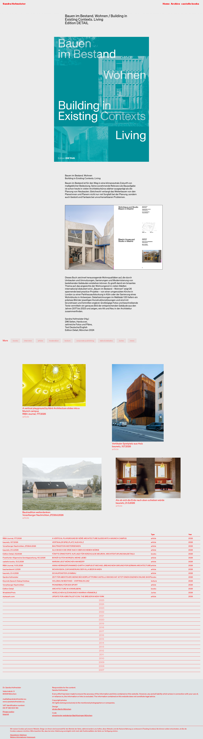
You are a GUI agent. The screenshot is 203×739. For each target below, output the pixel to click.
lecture (67, 340)
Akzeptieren (14, 735)
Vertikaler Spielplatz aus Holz (127, 443)
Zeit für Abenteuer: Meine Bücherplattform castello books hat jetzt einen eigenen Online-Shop (101, 577)
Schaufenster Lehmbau (64, 573)
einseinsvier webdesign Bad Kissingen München (72, 715)
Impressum (31, 737)
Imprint (6, 714)
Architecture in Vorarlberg (66, 588)
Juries (121, 340)
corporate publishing (85, 340)
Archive (175, 3)
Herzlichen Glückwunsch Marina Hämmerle (74, 592)
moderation (54, 340)
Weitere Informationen (18, 737)
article (40, 340)
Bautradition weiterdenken (36, 512)
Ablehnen (23, 735)
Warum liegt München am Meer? (68, 561)
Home (166, 3)
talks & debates (106, 340)
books (15, 340)
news (132, 340)
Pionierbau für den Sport (65, 584)
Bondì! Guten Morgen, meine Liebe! (69, 557)
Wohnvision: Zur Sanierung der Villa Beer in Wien (77, 569)
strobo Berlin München (61, 709)
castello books (190, 3)
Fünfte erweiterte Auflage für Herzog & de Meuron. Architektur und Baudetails (93, 553)
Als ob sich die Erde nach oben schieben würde (140, 500)
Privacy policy (8, 711)
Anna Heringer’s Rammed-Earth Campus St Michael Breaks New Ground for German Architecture (101, 565)
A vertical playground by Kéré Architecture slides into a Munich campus (51, 410)
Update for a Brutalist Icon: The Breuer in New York (78, 596)
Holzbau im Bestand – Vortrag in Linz (70, 581)
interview (28, 340)
